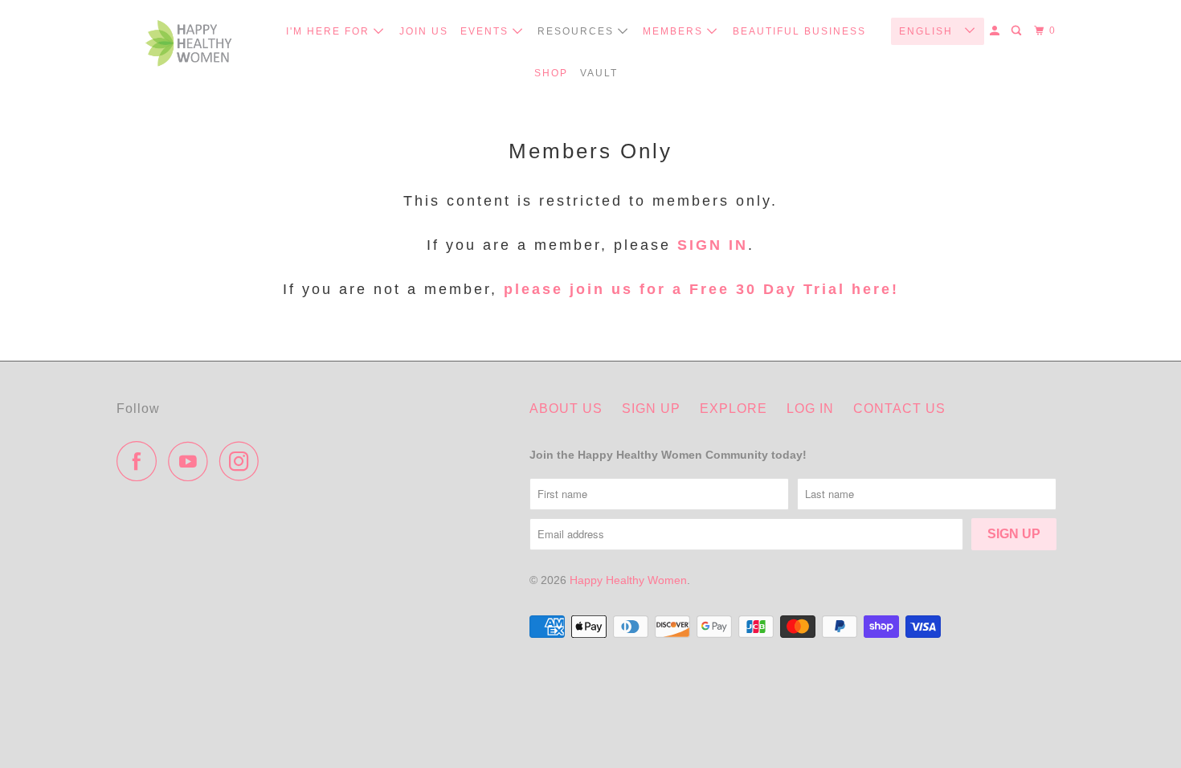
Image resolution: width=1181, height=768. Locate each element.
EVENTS (486, 31)
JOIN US (423, 31)
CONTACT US (899, 408)
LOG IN (810, 408)
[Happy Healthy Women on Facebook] (140, 461)
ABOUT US (566, 408)
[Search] (1018, 31)
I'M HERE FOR (330, 31)
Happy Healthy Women (628, 580)
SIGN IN (712, 245)
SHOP (551, 73)
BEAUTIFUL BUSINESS (799, 31)
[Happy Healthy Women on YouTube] (192, 461)
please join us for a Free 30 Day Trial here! (698, 289)
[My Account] (996, 31)
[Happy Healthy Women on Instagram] (243, 461)
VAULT (599, 73)
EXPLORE (733, 408)
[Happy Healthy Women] (188, 47)
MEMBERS (675, 31)
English (928, 31)
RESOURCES (577, 31)
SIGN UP (651, 408)
